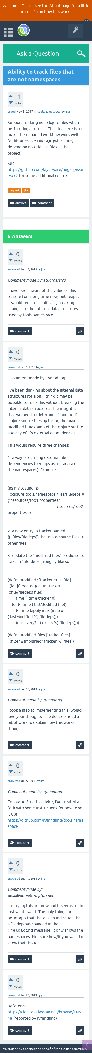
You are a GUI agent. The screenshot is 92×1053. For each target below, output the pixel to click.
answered (14, 269)
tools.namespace (49, 112)
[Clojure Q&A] (23, 30)
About (55, 5)
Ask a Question (38, 53)
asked (12, 112)
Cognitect (30, 1049)
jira (26, 190)
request (14, 190)
